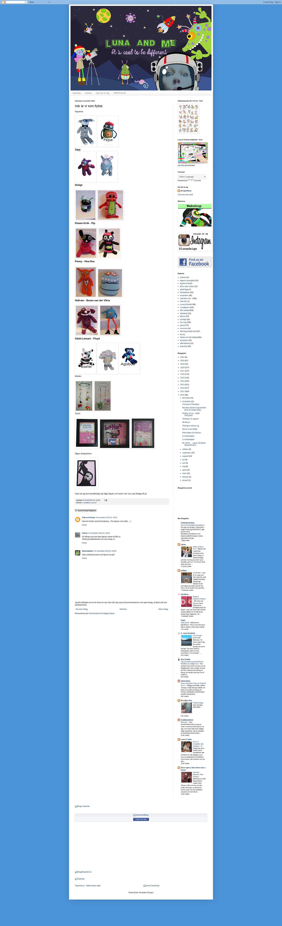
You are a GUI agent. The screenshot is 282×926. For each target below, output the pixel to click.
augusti (185, 456)
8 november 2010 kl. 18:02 (106, 518)
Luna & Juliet (186, 739)
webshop (183, 346)
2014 (182, 381)
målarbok (183, 313)
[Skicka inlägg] (106, 500)
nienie (183, 545)
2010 (182, 395)
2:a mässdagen (188, 436)
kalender (183, 301)
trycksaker (184, 340)
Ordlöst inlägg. (198, 703)
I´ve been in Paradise (190, 404)
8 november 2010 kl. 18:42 (99, 533)
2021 (182, 357)
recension (184, 328)
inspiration (184, 295)
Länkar (88, 93)
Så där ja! (186, 422)
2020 (182, 361)
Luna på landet (186, 304)
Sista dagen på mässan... (192, 433)
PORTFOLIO (120, 93)
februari (185, 477)
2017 (182, 371)
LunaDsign (77, 9)
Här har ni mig (102, 93)
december (186, 398)
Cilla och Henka (88, 518)
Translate (197, 180)
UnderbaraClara (187, 523)
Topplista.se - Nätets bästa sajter (88, 886)
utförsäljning (185, 343)
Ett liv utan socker (187, 286)
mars (184, 473)
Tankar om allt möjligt (188, 337)
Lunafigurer (87, 502)
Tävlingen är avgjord (190, 419)
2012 (182, 388)
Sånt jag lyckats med (188, 331)
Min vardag (184, 310)
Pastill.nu (184, 594)
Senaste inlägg (82, 609)
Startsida (77, 93)
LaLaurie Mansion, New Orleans (198, 774)
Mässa (182, 316)
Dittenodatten (87, 551)
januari (185, 480)
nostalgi (183, 319)
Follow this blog (141, 819)
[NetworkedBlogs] (141, 815)
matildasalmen (187, 720)
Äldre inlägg (163, 609)
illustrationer (185, 292)
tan (181, 334)
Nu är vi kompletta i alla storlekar (198, 744)
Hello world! (185, 622)
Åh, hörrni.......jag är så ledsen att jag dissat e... (194, 444)
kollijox (184, 571)
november (186, 401)
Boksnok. (184, 722)
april (184, 470)
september (186, 453)
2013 (182, 385)
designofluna (186, 191)
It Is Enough (197, 635)
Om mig (183, 322)
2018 (182, 367)
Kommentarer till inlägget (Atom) (102, 613)
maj (184, 466)
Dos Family (185, 659)
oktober (185, 449)
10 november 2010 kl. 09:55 (105, 551)
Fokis (183, 620)
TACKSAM (197, 573)
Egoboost (184, 283)
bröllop (183, 277)
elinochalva (185, 681)
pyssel (94, 502)
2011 (182, 391)
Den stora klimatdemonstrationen (193, 525)
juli (183, 460)
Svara (84, 525)
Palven (85, 533)
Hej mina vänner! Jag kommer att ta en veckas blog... (194, 409)
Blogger (150, 892)
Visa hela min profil (185, 195)
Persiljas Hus (186, 701)
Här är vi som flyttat (189, 429)
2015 (182, 378)
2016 (182, 374)
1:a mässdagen (188, 439)
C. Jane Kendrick (188, 633)
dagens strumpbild (187, 280)
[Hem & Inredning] (151, 886)
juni (184, 463)
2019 (182, 364)
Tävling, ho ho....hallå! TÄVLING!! (191, 414)
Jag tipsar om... (186, 298)
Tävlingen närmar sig (190, 426)
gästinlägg (184, 289)
